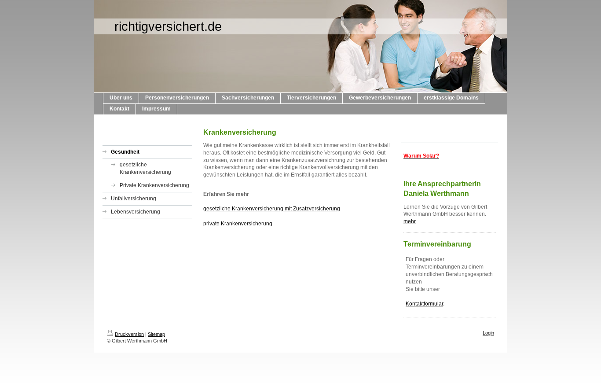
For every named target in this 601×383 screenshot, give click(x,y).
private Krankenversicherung (237, 224)
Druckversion (129, 334)
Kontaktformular (424, 304)
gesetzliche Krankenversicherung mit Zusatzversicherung (271, 209)
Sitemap (156, 334)
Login (488, 332)
